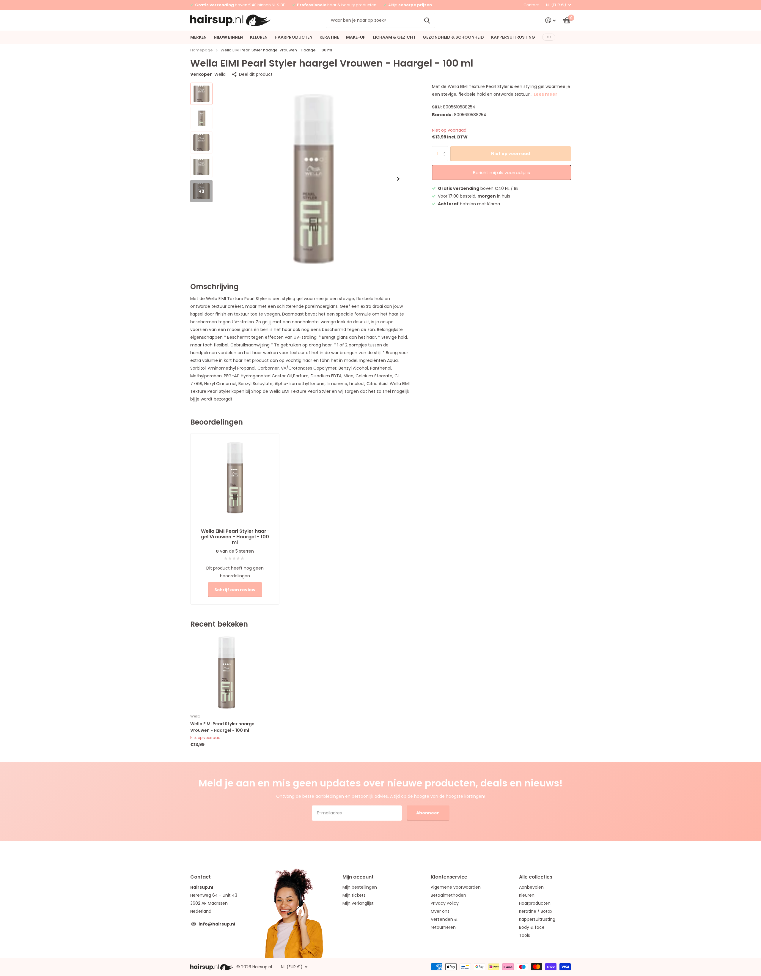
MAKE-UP (356, 37)
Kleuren (526, 895)
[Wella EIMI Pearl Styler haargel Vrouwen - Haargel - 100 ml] (226, 672)
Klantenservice (449, 876)
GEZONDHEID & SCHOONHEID (453, 37)
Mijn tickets (354, 895)
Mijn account (358, 876)
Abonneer (428, 813)
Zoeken (427, 20)
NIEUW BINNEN (228, 37)
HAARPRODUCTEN (293, 37)
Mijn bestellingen (359, 887)
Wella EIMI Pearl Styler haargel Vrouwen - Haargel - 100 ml (223, 727)
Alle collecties (535, 876)
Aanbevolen (531, 887)
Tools (524, 935)
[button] (398, 179)
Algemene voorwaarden (456, 887)
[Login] (550, 20)
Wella (220, 74)
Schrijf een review (234, 590)
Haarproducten (535, 903)
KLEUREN (259, 37)
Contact (531, 5)
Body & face (532, 927)
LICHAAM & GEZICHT (394, 37)
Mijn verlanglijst (358, 903)
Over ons (440, 911)
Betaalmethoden (448, 895)
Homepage (201, 50)
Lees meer (545, 94)
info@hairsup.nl (217, 924)
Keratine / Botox (535, 911)
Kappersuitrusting (537, 919)
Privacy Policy (445, 903)
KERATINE (329, 37)
